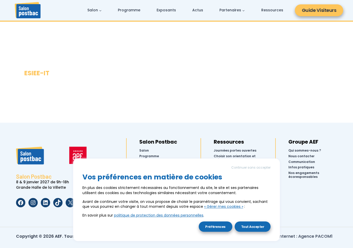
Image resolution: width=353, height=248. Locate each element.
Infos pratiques (301, 167)
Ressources (272, 10)
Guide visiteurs (319, 10)
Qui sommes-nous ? (304, 150)
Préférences (215, 226)
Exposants (166, 10)
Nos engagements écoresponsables (303, 175)
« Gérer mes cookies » (223, 206)
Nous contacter (301, 156)
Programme (129, 10)
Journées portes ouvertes (235, 150)
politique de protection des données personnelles (158, 215)
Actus (197, 10)
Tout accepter (252, 226)
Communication (301, 162)
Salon (144, 150)
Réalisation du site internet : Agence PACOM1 (286, 236)
